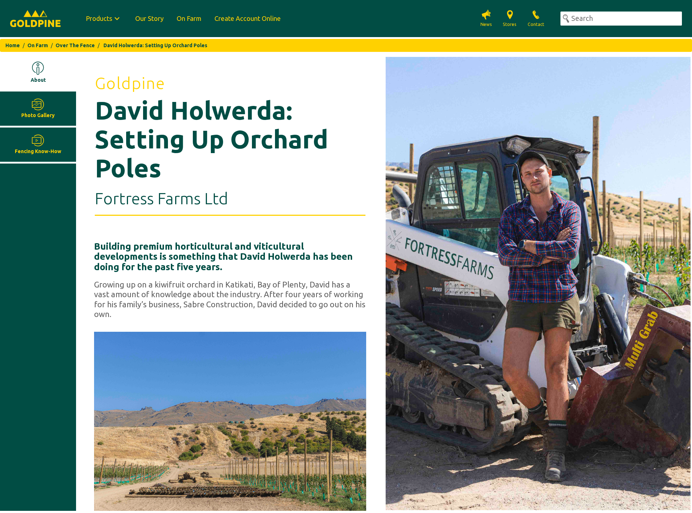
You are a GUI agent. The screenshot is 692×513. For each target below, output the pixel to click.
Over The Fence (75, 45)
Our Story (149, 18)
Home (12, 45)
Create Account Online (247, 18)
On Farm (189, 18)
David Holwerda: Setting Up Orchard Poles (155, 45)
